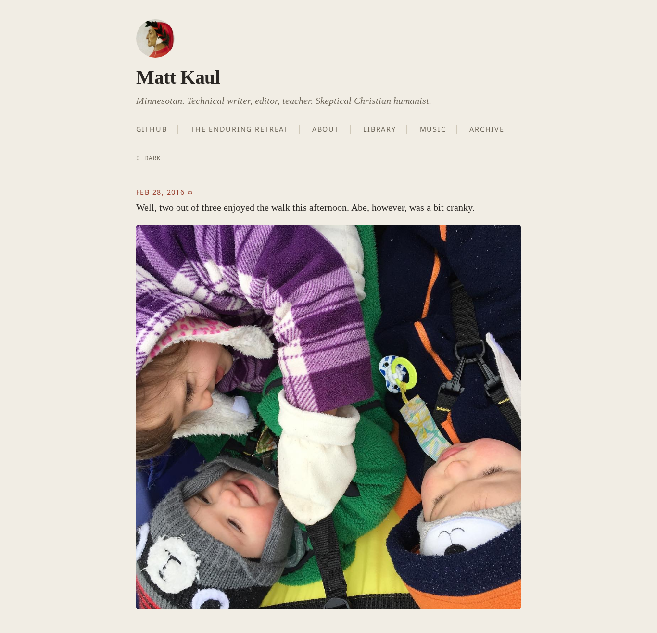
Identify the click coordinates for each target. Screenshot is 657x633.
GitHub (151, 129)
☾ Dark (148, 158)
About (326, 129)
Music (433, 129)
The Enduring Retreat (239, 129)
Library (379, 129)
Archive (486, 129)
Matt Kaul (178, 77)
